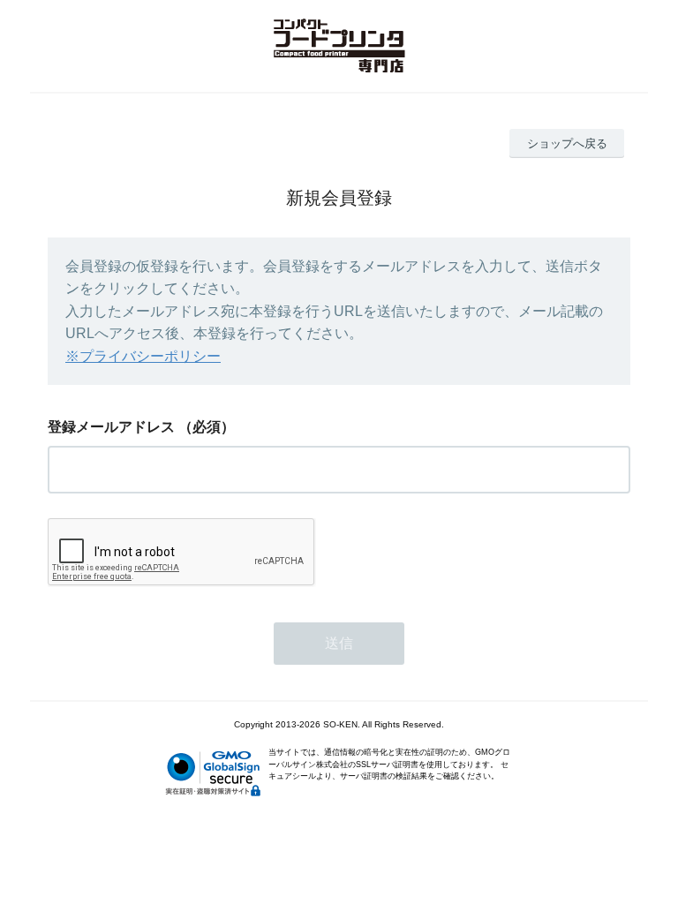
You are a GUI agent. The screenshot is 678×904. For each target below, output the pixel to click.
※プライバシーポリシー (143, 356)
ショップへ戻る (567, 143)
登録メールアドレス (111, 426)
